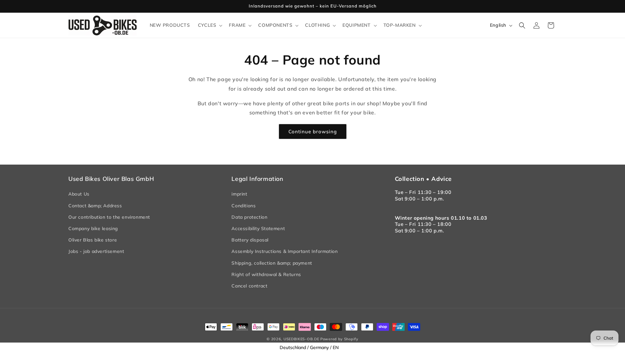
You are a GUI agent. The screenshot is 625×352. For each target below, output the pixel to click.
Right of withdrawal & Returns (266, 274)
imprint (239, 194)
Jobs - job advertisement (96, 251)
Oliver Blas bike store (92, 240)
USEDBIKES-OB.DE (301, 339)
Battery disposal (250, 240)
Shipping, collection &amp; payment (271, 263)
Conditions (243, 206)
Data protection (249, 217)
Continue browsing (312, 131)
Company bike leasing (93, 228)
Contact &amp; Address (95, 206)
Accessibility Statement (258, 228)
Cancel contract (249, 286)
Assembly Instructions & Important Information (284, 251)
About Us (79, 194)
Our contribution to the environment (109, 217)
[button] (209, 25)
